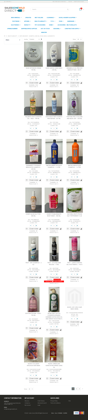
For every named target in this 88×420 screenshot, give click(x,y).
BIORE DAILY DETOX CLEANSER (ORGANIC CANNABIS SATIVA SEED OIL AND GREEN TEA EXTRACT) (54, 316)
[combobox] (50, 9)
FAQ (69, 401)
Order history (41, 401)
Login (39, 405)
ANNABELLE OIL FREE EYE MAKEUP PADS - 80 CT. (74, 69)
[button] (26, 83)
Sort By (26, 39)
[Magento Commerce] (15, 9)
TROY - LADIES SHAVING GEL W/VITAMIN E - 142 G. (74, 263)
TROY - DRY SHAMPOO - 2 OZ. (33, 263)
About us (27, 401)
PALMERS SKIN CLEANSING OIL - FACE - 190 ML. (33, 117)
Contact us (27, 403)
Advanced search (42, 403)
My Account (28, 405)
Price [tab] (7, 40)
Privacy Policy (53, 401)
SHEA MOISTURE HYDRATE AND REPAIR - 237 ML (54, 117)
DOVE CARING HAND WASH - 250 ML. (54, 69)
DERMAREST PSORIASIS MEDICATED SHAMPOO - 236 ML (33, 167)
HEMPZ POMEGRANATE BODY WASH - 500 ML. (54, 215)
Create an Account (79, 1)
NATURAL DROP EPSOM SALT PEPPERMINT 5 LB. (74, 215)
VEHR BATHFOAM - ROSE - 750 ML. (33, 314)
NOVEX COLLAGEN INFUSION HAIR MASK (33, 364)
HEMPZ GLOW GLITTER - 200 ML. (33, 215)
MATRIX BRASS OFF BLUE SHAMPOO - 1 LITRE (54, 166)
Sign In (70, 1)
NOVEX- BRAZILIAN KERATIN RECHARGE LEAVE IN (54, 365)
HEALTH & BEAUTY (12, 36)
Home (4, 36)
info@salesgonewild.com (10, 409)
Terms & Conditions (55, 403)
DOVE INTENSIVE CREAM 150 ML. (33, 69)
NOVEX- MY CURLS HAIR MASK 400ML (74, 308)
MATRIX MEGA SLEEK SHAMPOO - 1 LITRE (74, 166)
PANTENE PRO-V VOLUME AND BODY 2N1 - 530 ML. (74, 117)
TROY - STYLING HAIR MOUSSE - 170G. (54, 263)
